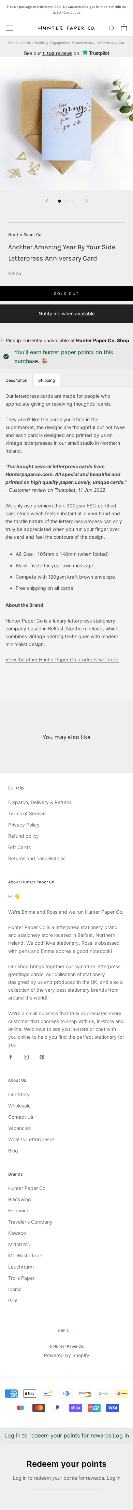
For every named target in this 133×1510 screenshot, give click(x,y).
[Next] (87, 200)
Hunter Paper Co (24, 234)
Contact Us (20, 1117)
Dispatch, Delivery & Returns (40, 802)
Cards (26, 43)
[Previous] (47, 200)
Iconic (14, 1289)
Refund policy (23, 836)
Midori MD (19, 1244)
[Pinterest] (42, 1056)
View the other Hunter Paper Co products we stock (62, 659)
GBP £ (63, 1330)
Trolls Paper (21, 1278)
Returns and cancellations (36, 858)
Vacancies (19, 1128)
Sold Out (66, 293)
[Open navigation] (9, 28)
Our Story (19, 1094)
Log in (121, 1435)
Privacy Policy (24, 825)
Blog (13, 1150)
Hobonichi (19, 1210)
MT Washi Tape (25, 1255)
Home (13, 43)
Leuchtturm (21, 1267)
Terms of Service (27, 813)
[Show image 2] (66, 201)
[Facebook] (10, 1056)
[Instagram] (26, 1056)
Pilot (13, 1300)
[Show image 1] (59, 201)
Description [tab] (16, 380)
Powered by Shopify (66, 1355)
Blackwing (19, 1199)
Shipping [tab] (46, 380)
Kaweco (17, 1233)
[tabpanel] (66, 543)
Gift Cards (19, 847)
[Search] (112, 28)
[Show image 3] (73, 201)
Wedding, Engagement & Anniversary (64, 43)
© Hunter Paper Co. (66, 1346)
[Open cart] (124, 28)
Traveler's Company (30, 1222)
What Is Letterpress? (31, 1139)
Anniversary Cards (113, 43)
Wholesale (19, 1105)
